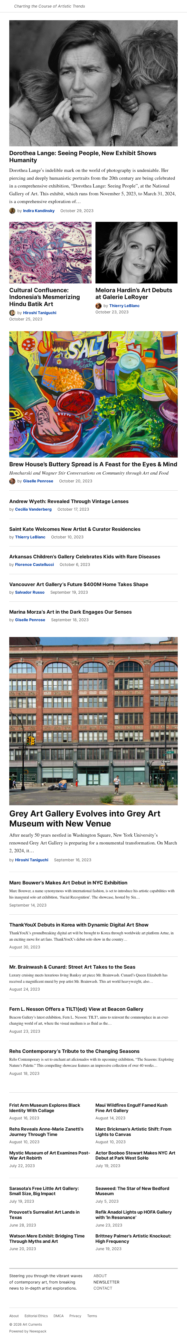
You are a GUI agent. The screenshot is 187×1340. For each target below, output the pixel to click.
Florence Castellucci (34, 564)
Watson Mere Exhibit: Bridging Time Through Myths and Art (47, 1238)
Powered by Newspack (28, 1331)
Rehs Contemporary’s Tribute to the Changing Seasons (74, 1051)
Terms (92, 1316)
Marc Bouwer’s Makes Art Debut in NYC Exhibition (68, 883)
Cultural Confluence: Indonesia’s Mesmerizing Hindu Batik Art (44, 297)
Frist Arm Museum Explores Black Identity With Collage (44, 1108)
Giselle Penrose (38, 480)
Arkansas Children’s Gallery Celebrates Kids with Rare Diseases (84, 557)
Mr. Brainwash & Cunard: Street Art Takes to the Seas (72, 967)
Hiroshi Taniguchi (39, 312)
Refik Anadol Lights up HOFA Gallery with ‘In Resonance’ (133, 1214)
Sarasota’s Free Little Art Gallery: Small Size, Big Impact (44, 1191)
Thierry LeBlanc (124, 305)
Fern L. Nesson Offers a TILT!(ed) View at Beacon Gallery (76, 1009)
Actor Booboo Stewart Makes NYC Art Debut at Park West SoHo (135, 1155)
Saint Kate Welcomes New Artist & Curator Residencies (74, 529)
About (14, 1316)
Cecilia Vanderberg (33, 509)
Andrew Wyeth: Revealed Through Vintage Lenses (69, 501)
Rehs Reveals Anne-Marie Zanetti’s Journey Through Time (46, 1131)
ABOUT (100, 1275)
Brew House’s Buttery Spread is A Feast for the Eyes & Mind (93, 464)
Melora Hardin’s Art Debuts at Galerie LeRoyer (133, 294)
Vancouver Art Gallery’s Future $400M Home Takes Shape (78, 584)
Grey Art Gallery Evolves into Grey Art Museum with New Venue (84, 818)
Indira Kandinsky (39, 210)
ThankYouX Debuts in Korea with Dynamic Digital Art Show (79, 925)
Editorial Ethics (36, 1316)
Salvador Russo (30, 592)
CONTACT (103, 1288)
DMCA (59, 1316)
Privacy (75, 1316)
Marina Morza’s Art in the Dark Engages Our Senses (70, 612)
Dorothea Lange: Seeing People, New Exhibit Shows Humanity (82, 157)
